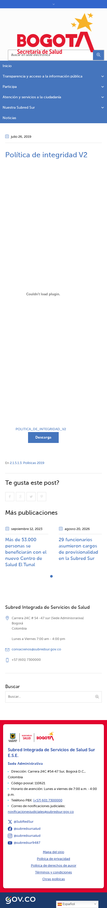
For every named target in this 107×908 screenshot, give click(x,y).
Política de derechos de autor (53, 865)
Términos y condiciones (53, 872)
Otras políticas (53, 879)
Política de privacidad (53, 859)
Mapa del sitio (53, 852)
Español (68, 904)
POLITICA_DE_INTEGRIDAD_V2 (41, 429)
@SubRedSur (24, 822)
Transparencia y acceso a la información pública (42, 76)
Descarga (43, 437)
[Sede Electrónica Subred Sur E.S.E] (56, 33)
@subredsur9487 (27, 843)
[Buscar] (98, 55)
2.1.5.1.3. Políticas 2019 (27, 463)
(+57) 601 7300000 (47, 800)
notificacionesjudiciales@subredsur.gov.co (41, 812)
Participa (10, 87)
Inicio (7, 66)
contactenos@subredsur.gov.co (36, 649)
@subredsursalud (27, 829)
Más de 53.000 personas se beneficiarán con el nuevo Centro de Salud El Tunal (25, 552)
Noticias (9, 118)
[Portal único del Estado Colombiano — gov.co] (20, 899)
